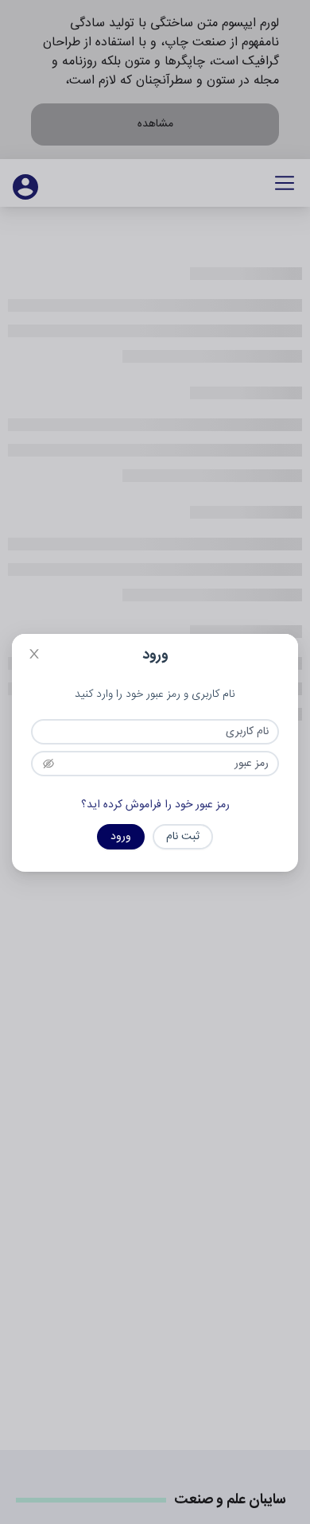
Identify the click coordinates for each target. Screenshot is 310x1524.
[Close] (34, 656)
